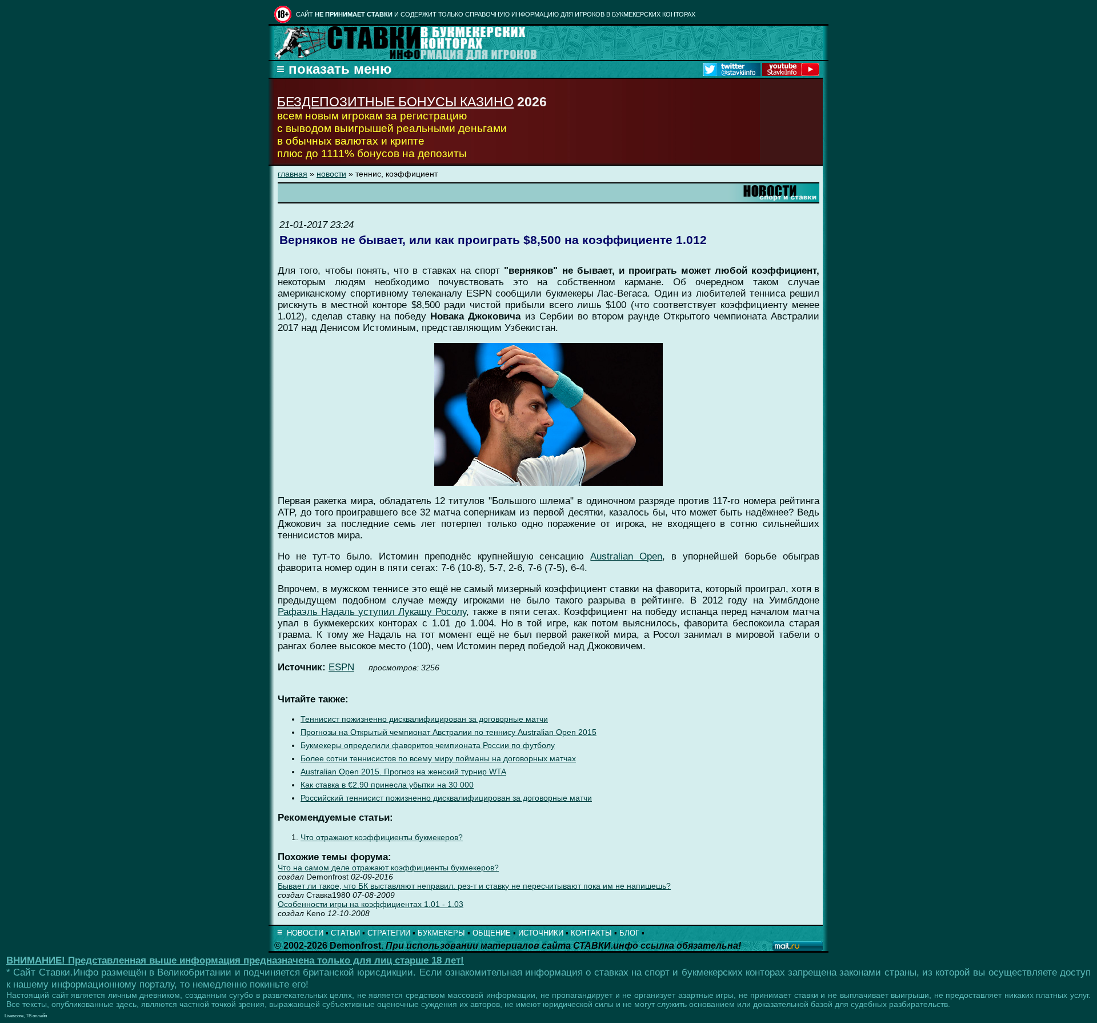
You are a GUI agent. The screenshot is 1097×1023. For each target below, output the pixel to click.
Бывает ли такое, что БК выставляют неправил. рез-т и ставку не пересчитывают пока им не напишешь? (474, 885)
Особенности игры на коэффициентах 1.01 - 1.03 (370, 904)
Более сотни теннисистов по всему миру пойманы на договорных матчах (438, 758)
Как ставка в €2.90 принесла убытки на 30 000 (387, 785)
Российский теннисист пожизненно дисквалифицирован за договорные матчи (446, 798)
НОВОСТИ (305, 933)
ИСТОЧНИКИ (540, 933)
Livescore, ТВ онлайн (26, 1015)
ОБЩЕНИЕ (492, 933)
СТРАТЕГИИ (388, 933)
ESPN (341, 667)
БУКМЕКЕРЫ (441, 933)
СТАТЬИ (345, 933)
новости (331, 173)
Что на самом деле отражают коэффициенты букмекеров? (388, 867)
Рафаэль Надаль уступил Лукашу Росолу (372, 611)
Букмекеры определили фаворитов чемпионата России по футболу (428, 745)
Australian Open (626, 556)
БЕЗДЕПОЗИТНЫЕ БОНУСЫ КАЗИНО (395, 101)
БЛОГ (629, 933)
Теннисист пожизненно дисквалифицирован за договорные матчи (424, 719)
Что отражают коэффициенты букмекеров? (382, 837)
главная (292, 173)
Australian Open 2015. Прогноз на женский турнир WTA (403, 772)
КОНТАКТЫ (591, 933)
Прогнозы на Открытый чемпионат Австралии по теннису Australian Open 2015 (448, 732)
